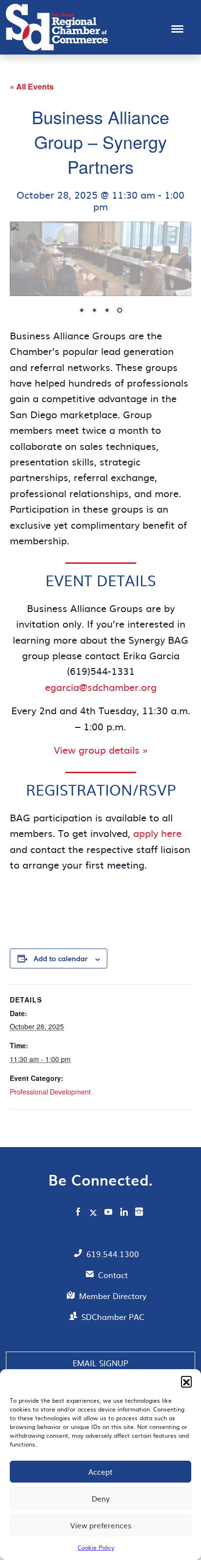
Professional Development (50, 1095)
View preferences (100, 1525)
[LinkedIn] (124, 1216)
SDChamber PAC (112, 1320)
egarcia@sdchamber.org (101, 690)
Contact (113, 1278)
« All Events (32, 86)
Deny (101, 1498)
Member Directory (112, 1299)
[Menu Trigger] (177, 28)
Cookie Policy (96, 1547)
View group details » (101, 752)
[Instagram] (139, 1216)
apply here (157, 836)
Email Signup (100, 1366)
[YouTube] (108, 1216)
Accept (100, 1471)
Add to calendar (60, 961)
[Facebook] (78, 1216)
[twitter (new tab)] (94, 1216)
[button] (186, 1381)
